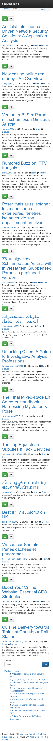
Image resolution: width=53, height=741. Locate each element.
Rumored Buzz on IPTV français (24, 165)
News (35, 45)
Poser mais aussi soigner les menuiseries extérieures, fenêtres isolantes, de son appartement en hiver (26, 213)
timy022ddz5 (8, 172)
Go (45, 664)
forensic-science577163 (12, 365)
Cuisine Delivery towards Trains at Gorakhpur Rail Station (25, 631)
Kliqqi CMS (34, 736)
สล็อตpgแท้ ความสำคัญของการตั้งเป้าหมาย (24, 484)
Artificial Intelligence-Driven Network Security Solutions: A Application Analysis (25, 33)
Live (39, 734)
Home (7, 8)
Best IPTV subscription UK (23, 514)
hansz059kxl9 (8, 282)
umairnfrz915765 (9, 601)
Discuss (44, 45)
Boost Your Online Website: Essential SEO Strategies (24, 591)
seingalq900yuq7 (9, 83)
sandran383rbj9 (9, 227)
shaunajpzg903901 (10, 326)
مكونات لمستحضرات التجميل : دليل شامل (20, 318)
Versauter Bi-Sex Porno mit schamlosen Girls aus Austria (26, 119)
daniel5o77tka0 (9, 521)
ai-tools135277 (8, 45)
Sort (43, 9)
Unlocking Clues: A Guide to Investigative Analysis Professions (26, 356)
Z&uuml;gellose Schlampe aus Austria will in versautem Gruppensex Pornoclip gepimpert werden (26, 268)
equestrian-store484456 (13, 454)
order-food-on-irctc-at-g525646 (16, 641)
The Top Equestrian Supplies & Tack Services (26, 446)
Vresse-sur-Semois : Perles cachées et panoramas (21, 549)
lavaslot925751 (9, 492)
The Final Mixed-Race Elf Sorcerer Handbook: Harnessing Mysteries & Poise (26, 404)
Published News (11, 671)
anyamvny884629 (10, 416)
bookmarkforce (10, 3)
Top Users (13, 736)
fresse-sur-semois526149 (13, 558)
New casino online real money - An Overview (23, 76)
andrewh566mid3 (10, 129)
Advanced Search (27, 734)
